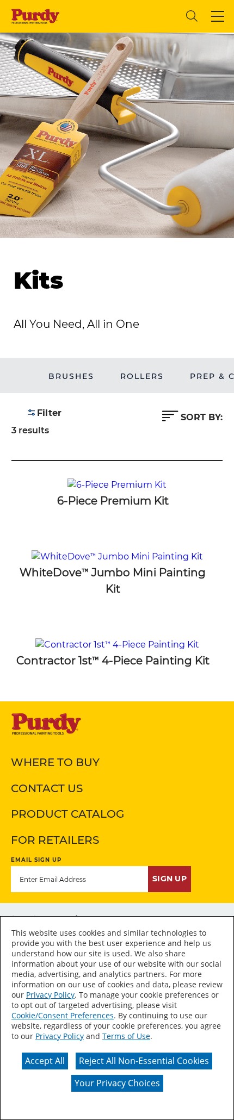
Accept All (45, 1061)
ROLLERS (142, 376)
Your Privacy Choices (117, 1083)
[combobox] (123, 16)
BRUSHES (71, 376)
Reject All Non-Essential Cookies (144, 1061)
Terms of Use (126, 1036)
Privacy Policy (50, 995)
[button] (217, 16)
